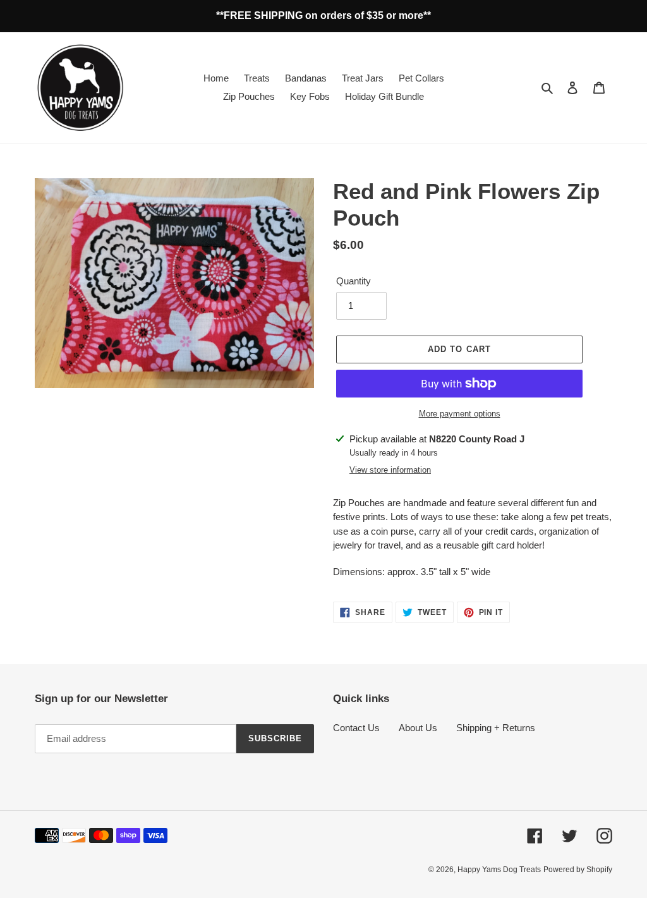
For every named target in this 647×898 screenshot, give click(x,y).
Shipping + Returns (495, 727)
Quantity (353, 281)
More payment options (459, 413)
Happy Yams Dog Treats (499, 869)
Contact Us (356, 727)
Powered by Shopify (577, 869)
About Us (418, 727)
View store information (390, 470)
